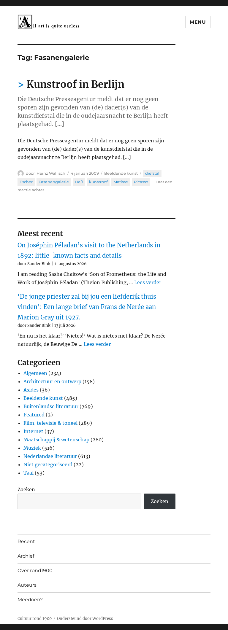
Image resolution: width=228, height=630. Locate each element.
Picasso (141, 181)
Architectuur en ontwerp (52, 381)
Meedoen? (30, 599)
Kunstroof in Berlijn (75, 84)
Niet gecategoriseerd (47, 464)
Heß (79, 181)
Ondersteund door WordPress (85, 618)
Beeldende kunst (121, 173)
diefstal (152, 173)
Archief (26, 556)
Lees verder (147, 282)
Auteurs (27, 585)
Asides (31, 390)
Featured (34, 415)
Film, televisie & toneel (50, 423)
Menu (198, 22)
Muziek (32, 448)
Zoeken (26, 489)
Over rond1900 (35, 570)
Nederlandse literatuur (50, 456)
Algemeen (35, 373)
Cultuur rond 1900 (35, 618)
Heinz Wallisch (51, 173)
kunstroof (98, 181)
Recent (26, 541)
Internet (33, 431)
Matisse (120, 181)
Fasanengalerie (54, 181)
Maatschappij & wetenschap (56, 440)
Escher (26, 181)
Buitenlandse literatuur (50, 406)
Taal (28, 473)
